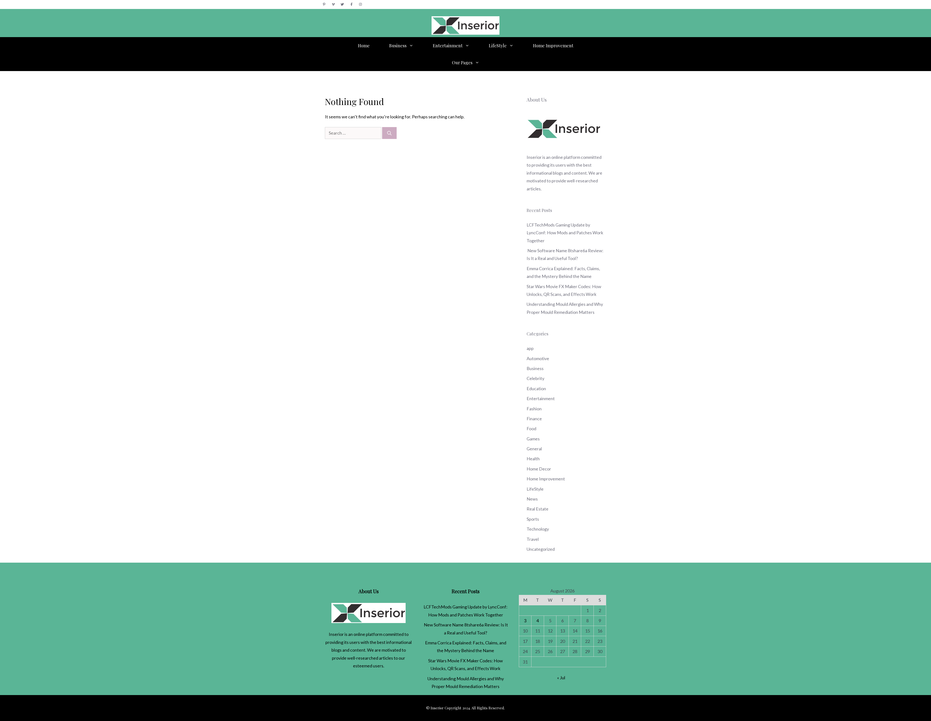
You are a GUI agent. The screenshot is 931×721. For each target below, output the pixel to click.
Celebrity (535, 378)
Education (536, 388)
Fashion (534, 408)
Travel (533, 539)
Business (398, 46)
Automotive (538, 358)
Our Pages (462, 62)
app (530, 348)
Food (531, 428)
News (532, 499)
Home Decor (539, 468)
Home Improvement (553, 46)
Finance (534, 418)
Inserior (534, 157)
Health (533, 458)
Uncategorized (541, 549)
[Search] (389, 133)
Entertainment (448, 46)
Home (364, 46)
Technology (538, 529)
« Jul (561, 677)
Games (533, 438)
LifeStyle (498, 46)
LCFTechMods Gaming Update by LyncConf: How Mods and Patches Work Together (565, 232)
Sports (533, 519)
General (534, 448)
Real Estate (537, 508)
